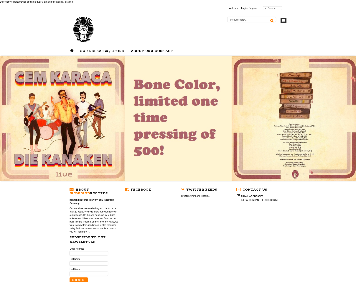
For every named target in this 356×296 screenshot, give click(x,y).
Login (244, 7)
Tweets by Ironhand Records (195, 195)
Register (253, 7)
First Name (75, 258)
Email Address (77, 248)
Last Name (75, 269)
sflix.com (69, 1)
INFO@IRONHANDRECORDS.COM (259, 199)
